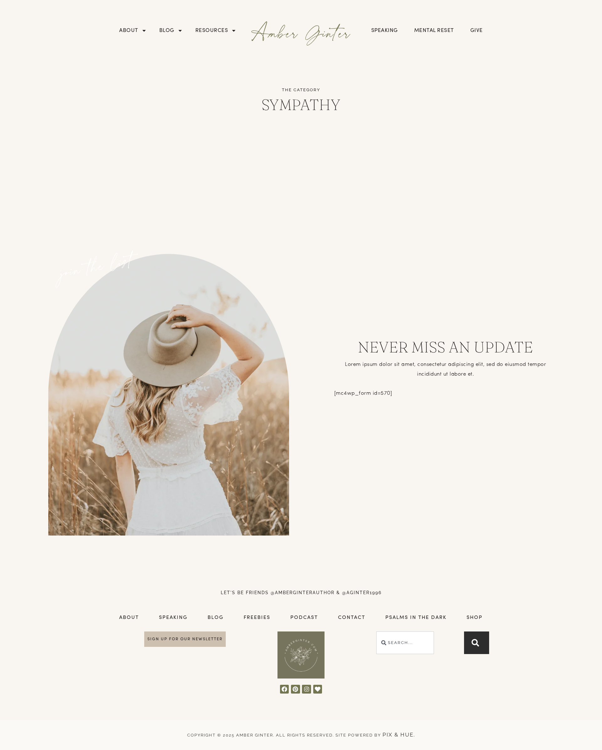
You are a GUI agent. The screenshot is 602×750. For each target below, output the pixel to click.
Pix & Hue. (399, 735)
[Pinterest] (295, 689)
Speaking (384, 30)
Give (476, 30)
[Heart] (317, 689)
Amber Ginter (301, 32)
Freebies (257, 617)
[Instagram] (306, 689)
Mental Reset (434, 30)
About (128, 30)
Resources (211, 30)
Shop (475, 617)
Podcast (304, 617)
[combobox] (405, 642)
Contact (351, 617)
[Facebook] (284, 689)
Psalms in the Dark (415, 617)
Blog (166, 30)
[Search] (476, 642)
